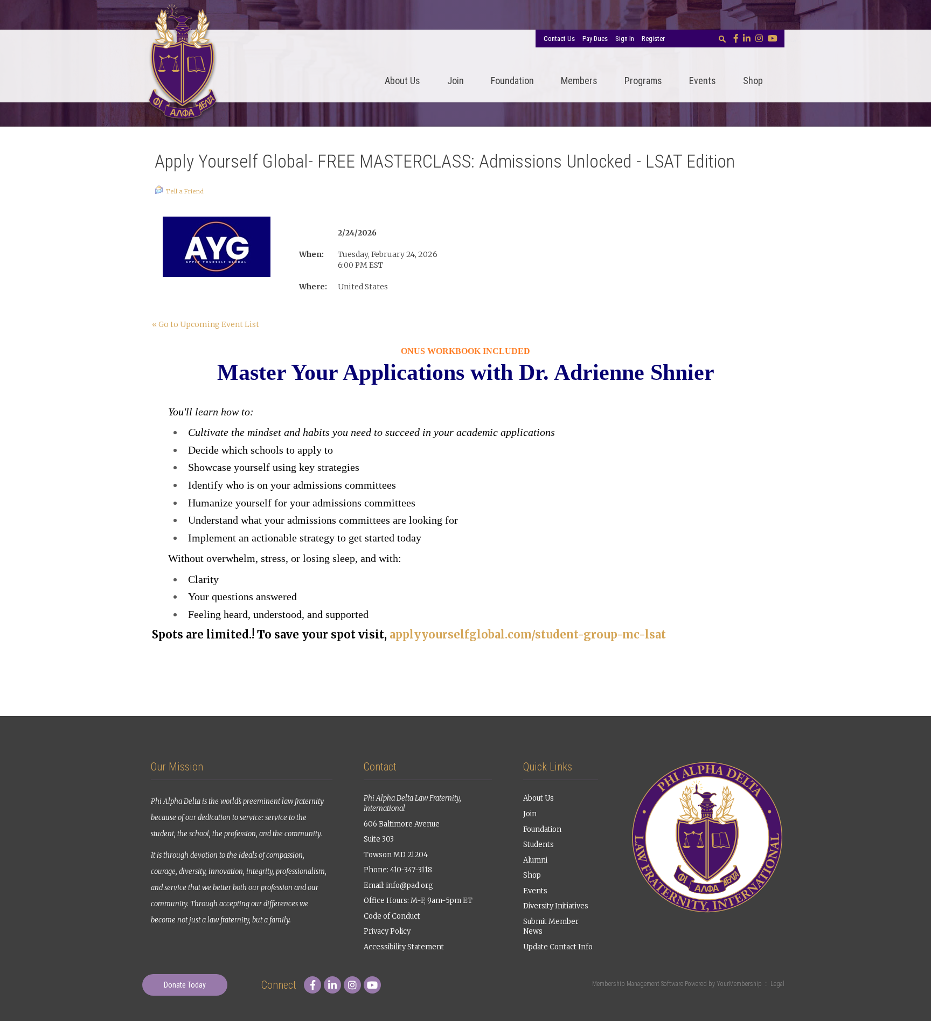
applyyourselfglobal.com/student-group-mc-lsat (528, 634)
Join (455, 80)
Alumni (535, 860)
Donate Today (185, 985)
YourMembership (739, 984)
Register (653, 38)
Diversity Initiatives (555, 906)
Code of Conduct (392, 916)
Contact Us (559, 38)
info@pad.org (409, 885)
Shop (753, 80)
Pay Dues (595, 38)
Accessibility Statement (404, 946)
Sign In (624, 38)
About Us (402, 80)
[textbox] (722, 39)
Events (702, 80)
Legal (777, 984)
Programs (643, 80)
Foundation (512, 80)
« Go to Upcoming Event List (205, 324)
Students (538, 844)
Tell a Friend (185, 191)
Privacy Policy (387, 931)
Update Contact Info (558, 946)
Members (579, 80)
